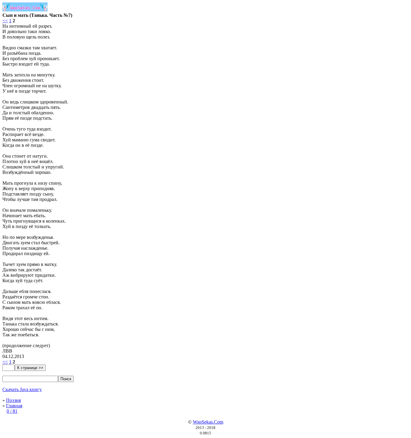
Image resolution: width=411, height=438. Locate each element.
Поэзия (13, 400)
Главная (14, 405)
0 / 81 (12, 411)
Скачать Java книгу (22, 389)
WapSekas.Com (208, 421)
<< (5, 20)
